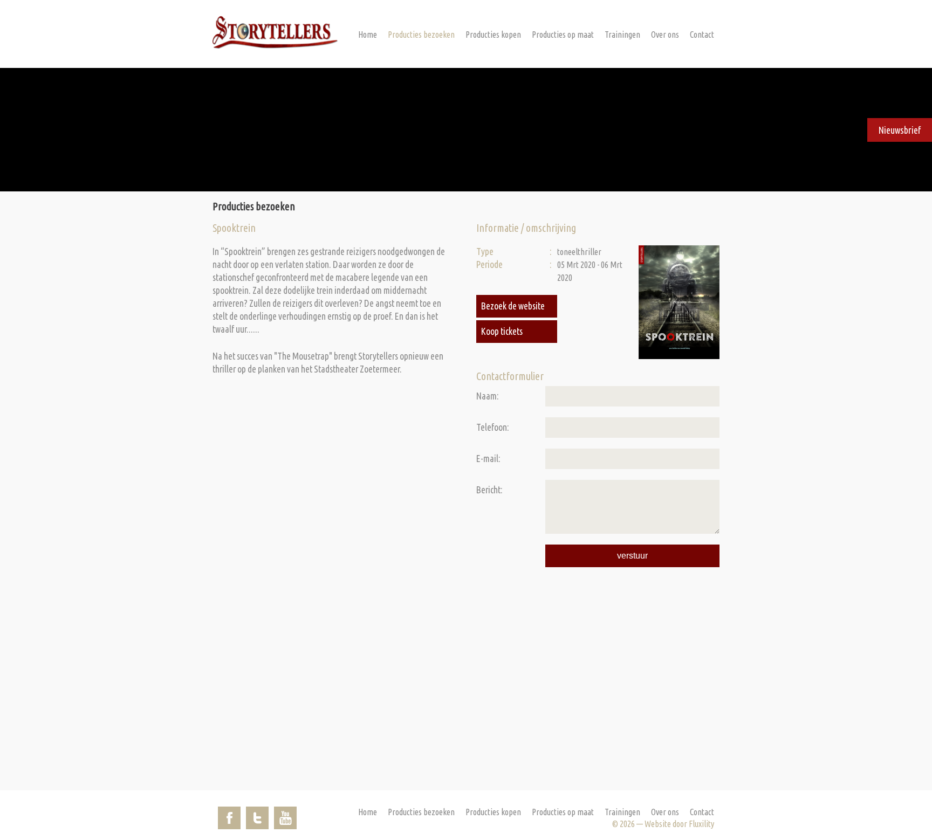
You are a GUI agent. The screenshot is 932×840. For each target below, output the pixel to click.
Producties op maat (563, 34)
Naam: (487, 396)
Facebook (229, 818)
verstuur (632, 555)
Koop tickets (502, 331)
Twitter (257, 818)
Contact (702, 34)
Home (367, 34)
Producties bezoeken (421, 34)
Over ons (665, 34)
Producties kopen (493, 34)
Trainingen (622, 34)
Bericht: (489, 490)
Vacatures (657, 70)
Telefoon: (492, 427)
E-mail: (488, 458)
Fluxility (701, 824)
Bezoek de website (513, 306)
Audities (654, 55)
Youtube (285, 818)
